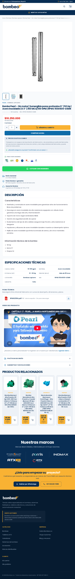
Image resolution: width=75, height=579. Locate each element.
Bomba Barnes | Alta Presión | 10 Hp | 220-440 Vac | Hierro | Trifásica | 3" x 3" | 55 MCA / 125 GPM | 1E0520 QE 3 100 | (10, 401)
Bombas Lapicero (17, 18)
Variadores (6, 538)
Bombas (8, 18)
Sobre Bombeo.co (45, 531)
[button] (5, 96)
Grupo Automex (45, 535)
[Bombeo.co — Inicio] (12, 6)
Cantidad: (8, 123)
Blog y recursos (44, 538)
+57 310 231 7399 (52, 484)
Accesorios (6, 546)
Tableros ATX (7, 535)
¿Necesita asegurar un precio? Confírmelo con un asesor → (27, 150)
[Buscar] (64, 6)
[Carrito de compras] (70, 6)
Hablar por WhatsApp (27, 484)
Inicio (3, 18)
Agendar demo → (64, 351)
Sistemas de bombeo (10, 542)
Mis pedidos (6, 564)
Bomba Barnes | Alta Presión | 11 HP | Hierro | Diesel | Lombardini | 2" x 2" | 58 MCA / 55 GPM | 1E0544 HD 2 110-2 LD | (64, 401)
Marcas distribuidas (9, 549)
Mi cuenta (5, 561)
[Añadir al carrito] (14, 420)
